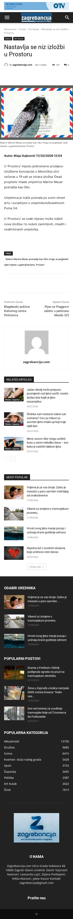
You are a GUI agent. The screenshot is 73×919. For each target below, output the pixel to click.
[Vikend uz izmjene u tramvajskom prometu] (14, 513)
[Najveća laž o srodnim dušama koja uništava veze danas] (14, 553)
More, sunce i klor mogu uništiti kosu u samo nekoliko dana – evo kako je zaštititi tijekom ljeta (47, 442)
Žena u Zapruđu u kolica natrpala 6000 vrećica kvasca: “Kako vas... (48, 692)
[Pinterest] (39, 75)
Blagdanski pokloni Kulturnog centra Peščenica (17, 311)
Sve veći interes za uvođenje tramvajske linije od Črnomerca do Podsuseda (47, 712)
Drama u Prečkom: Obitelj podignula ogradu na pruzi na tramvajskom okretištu (46, 671)
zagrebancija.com (22, 64)
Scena (22, 29)
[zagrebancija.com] (6, 65)
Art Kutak (34, 29)
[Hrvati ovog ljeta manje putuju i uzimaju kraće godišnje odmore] (14, 533)
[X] (30, 75)
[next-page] (13, 458)
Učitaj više (35, 566)
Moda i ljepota (12, 399)
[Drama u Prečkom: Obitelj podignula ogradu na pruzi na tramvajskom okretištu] (14, 673)
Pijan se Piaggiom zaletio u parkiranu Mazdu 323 (56, 311)
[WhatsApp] (49, 75)
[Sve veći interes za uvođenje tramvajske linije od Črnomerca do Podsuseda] (14, 713)
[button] (6, 17)
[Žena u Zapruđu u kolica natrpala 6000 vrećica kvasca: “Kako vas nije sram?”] (14, 693)
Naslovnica (10, 29)
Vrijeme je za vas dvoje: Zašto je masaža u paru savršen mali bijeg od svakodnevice (48, 491)
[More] (58, 75)
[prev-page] (6, 458)
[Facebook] (21, 75)
